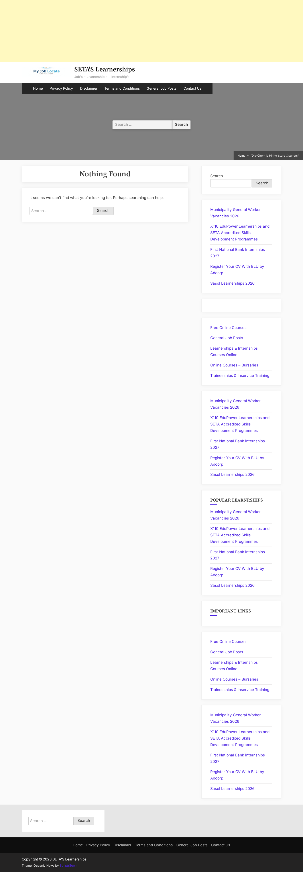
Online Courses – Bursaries (234, 365)
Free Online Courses (228, 327)
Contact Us (192, 88)
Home (38, 88)
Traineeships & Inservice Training (239, 375)
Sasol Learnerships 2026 (232, 283)
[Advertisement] (133, 31)
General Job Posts (161, 88)
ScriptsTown (68, 865)
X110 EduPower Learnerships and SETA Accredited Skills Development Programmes (240, 232)
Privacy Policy (61, 88)
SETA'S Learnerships (104, 69)
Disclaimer (88, 88)
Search (216, 176)
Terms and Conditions (122, 88)
